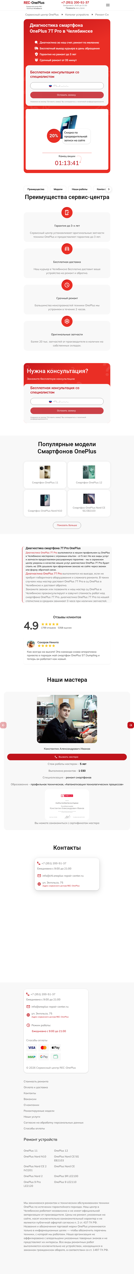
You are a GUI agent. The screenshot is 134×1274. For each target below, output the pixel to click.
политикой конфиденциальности (90, 102)
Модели (58, 189)
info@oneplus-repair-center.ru (50, 1006)
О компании (31, 1105)
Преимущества (35, 189)
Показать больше (67, 525)
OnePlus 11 (31, 1150)
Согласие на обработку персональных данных (54, 1122)
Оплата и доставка (36, 1087)
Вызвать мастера (68, 756)
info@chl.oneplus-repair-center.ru (63, 875)
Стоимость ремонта (36, 1081)
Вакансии (30, 1099)
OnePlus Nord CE (64, 1166)
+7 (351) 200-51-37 (75, 2)
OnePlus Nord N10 (35, 1156)
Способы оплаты (34, 1128)
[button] (130, 725)
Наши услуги (32, 1116)
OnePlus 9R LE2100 (66, 1176)
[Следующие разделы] (109, 189)
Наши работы (79, 189)
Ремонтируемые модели (39, 1110)
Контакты (102, 189)
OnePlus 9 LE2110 (65, 1182)
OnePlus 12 (61, 1150)
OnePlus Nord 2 (33, 1176)
